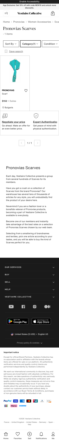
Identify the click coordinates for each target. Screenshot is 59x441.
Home (6, 22)
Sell (7, 282)
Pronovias (18, 22)
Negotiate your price (13, 122)
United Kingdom (17, 422)
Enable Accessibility (29, 1)
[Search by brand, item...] (6, 13)
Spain (50, 422)
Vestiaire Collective (18, 297)
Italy (29, 424)
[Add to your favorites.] (26, 90)
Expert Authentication (45, 122)
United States (31, 422)
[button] (53, 13)
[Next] (37, 143)
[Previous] (22, 143)
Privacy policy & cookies (28, 342)
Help (8, 289)
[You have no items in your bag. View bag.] (53, 13)
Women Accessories (39, 22)
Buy (7, 274)
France (6, 422)
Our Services (13, 267)
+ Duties (12, 101)
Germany (42, 422)
